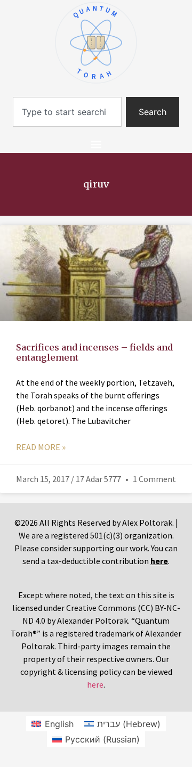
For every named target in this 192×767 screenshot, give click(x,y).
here (95, 684)
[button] (96, 144)
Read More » (41, 447)
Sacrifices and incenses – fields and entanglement (94, 352)
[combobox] (67, 112)
